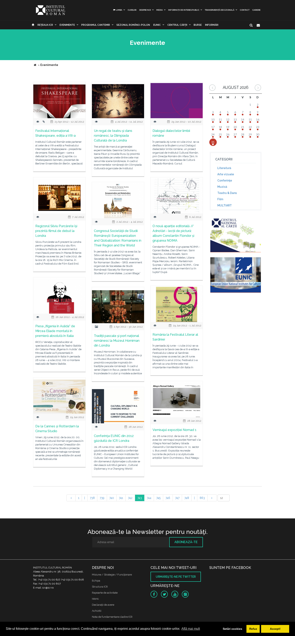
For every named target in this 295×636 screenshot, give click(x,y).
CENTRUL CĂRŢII (177, 25)
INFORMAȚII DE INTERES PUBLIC (183, 10)
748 (186, 498)
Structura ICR (100, 586)
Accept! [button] (275, 628)
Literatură (224, 168)
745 (158, 498)
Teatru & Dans (227, 193)
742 (130, 498)
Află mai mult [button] (190, 628)
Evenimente (67, 25)
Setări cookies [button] (232, 628)
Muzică (222, 186)
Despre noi (145, 10)
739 (102, 498)
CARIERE (256, 10)
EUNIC (157, 25)
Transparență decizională (219, 10)
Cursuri (132, 10)
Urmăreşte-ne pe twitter (176, 576)
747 (177, 498)
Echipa (96, 580)
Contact (244, 10)
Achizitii (96, 610)
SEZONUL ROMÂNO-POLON (133, 25)
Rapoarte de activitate (105, 592)
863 (202, 498)
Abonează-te (186, 542)
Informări (211, 25)
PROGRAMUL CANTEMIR (95, 25)
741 (121, 498)
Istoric (95, 598)
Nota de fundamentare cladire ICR (112, 616)
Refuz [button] (253, 628)
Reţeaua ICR (45, 25)
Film (220, 199)
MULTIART (224, 205)
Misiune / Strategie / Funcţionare (112, 574)
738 (92, 498)
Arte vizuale (225, 174)
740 (111, 498)
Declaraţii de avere (103, 604)
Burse (198, 25)
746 (168, 498)
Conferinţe (224, 180)
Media (159, 10)
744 (149, 498)
